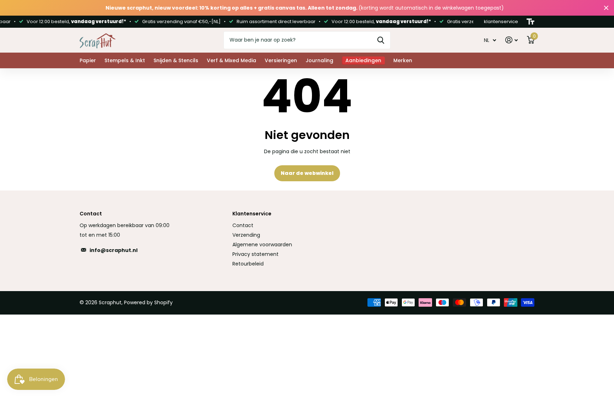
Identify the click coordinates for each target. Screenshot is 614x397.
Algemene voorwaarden (262, 244)
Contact (242, 225)
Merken (402, 60)
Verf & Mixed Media (231, 60)
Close (606, 8)
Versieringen (281, 60)
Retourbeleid (248, 263)
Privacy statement (255, 254)
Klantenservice (251, 213)
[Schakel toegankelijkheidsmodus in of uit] (530, 21)
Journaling (319, 60)
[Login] (511, 40)
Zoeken (381, 40)
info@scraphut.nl (114, 250)
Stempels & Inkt (124, 60)
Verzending (246, 234)
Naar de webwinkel (307, 173)
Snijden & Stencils (176, 60)
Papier (88, 60)
